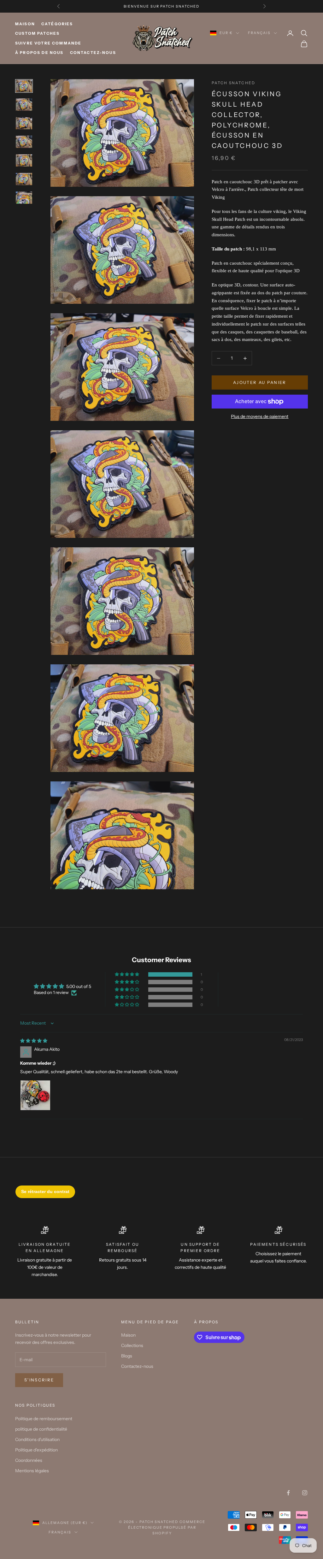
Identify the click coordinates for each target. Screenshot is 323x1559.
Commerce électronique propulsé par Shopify (166, 1527)
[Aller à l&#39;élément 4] (24, 142)
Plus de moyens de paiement (259, 416)
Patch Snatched (233, 82)
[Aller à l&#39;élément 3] (24, 123)
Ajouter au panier (259, 382)
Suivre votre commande (48, 43)
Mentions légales (32, 1471)
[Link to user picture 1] (35, 1095)
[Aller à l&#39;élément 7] (24, 197)
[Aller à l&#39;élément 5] (24, 160)
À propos (206, 1322)
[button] (127, 974)
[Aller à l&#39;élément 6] (24, 179)
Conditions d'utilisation (37, 1439)
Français (259, 33)
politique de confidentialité (41, 1429)
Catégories (57, 23)
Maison (25, 23)
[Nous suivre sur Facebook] (288, 1493)
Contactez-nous (93, 52)
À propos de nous (39, 52)
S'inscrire (39, 1379)
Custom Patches (37, 33)
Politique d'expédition (36, 1450)
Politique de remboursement (43, 1418)
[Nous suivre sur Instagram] (305, 1493)
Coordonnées (28, 1460)
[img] (33, 1041)
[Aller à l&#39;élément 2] (24, 104)
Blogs (126, 1356)
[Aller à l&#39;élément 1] (24, 86)
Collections (132, 1345)
